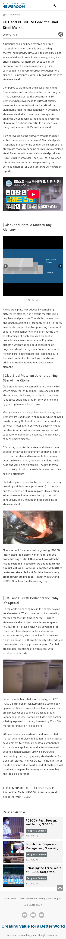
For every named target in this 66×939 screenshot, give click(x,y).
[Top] (60, 888)
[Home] (4, 14)
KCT (29, 788)
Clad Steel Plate (14, 788)
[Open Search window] (54, 5)
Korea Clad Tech (14, 792)
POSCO (31, 792)
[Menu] (61, 5)
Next (60, 266)
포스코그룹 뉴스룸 (33, 905)
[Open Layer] (60, 34)
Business (15, 14)
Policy (42, 898)
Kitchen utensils (45, 788)
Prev (6, 266)
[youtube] (33, 915)
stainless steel (48, 792)
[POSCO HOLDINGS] (24, 915)
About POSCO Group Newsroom (20, 898)
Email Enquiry (55, 898)
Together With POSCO (18, 796)
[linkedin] (41, 915)
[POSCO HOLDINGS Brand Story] (33, 926)
